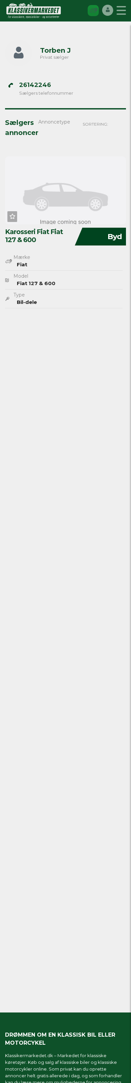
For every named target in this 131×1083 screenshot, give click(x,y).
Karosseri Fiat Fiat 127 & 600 (34, 236)
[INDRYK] (93, 10)
